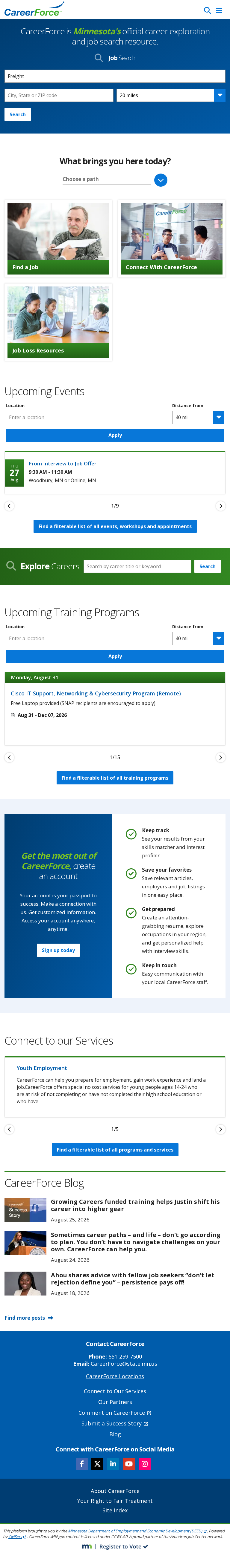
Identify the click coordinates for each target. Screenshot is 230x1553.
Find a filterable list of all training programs (115, 778)
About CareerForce (115, 1490)
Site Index (115, 1510)
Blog (115, 1434)
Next (221, 506)
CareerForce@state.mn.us (124, 1363)
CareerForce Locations (115, 1376)
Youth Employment (42, 1067)
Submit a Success (111, 1423)
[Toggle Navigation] (219, 10)
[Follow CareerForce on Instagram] (145, 1464)
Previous (9, 506)
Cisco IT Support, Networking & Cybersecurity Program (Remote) (96, 693)
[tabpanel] (115, 472)
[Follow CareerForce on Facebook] (82, 1464)
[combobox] (59, 95)
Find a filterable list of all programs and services (115, 1149)
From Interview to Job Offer (62, 463)
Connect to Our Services (115, 1391)
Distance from (187, 406)
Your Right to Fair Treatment (115, 1500)
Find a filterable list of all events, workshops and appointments (115, 526)
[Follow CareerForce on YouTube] (129, 1464)
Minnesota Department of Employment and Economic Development (135, 1531)
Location (15, 406)
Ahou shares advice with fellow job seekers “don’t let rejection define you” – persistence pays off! (132, 1278)
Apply (115, 435)
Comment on (111, 1412)
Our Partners (115, 1401)
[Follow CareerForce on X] (97, 1464)
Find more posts (24, 1317)
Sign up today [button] (58, 950)
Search (18, 114)
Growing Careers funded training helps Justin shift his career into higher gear (135, 1205)
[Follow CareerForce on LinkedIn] (113, 1464)
